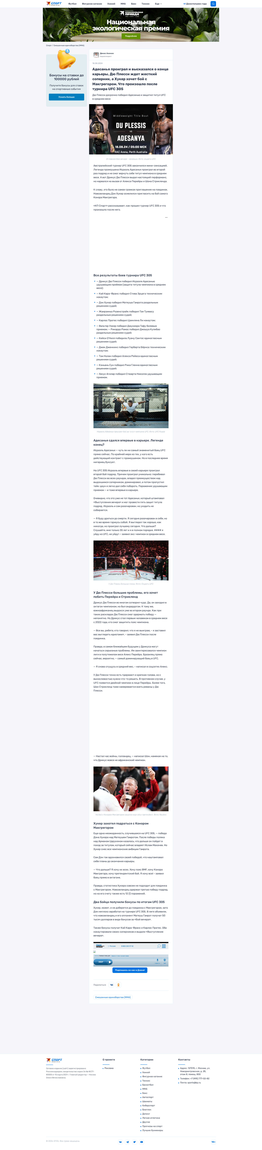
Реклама (109, 1068)
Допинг (146, 1114)
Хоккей (111, 3)
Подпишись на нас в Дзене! (130, 970)
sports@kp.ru (194, 1082)
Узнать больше (67, 97)
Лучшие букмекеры (152, 1130)
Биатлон (146, 1109)
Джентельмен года (196, 3)
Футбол (72, 3)
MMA (123, 3)
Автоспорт (148, 1097)
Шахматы (147, 1101)
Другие (146, 1122)
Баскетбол (147, 1084)
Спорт (49, 45)
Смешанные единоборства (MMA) (68, 45)
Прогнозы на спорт (152, 1126)
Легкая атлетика (151, 1118)
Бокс (133, 3)
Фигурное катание (92, 3)
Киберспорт (148, 1105)
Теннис (146, 3)
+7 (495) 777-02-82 (199, 1078)
